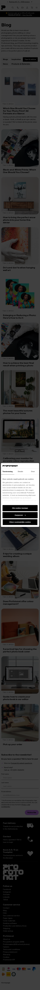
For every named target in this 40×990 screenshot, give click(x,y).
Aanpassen (19, 515)
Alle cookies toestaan (20, 508)
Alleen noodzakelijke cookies (20, 522)
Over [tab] (33, 471)
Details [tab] (20, 471)
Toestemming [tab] (7, 471)
